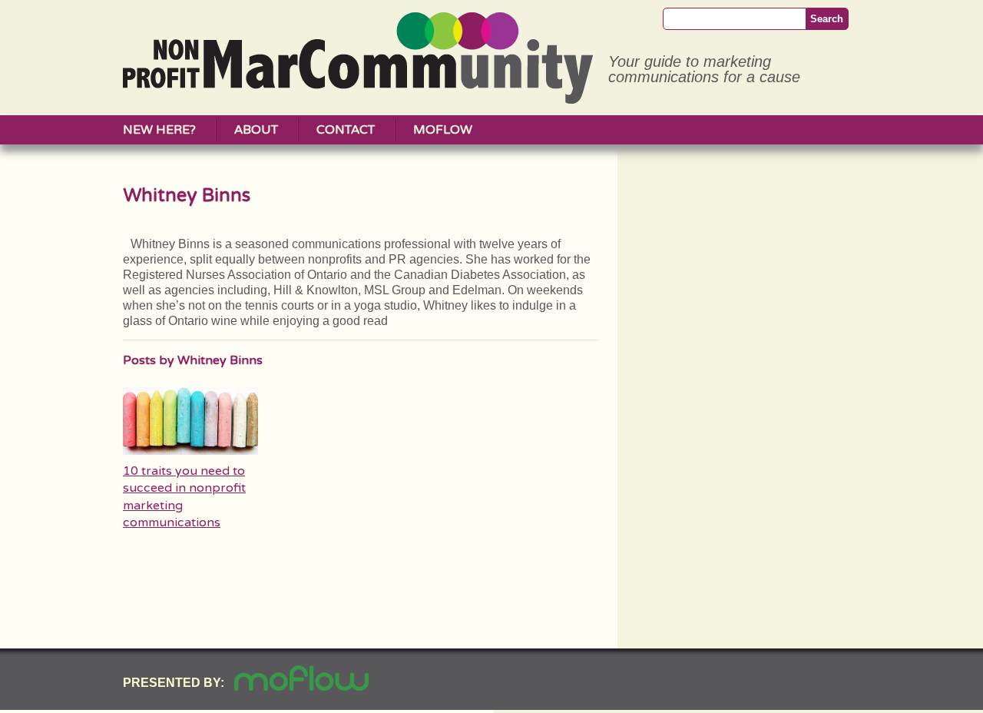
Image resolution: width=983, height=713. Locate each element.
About (256, 130)
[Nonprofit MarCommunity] (358, 98)
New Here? (159, 130)
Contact (345, 130)
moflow (442, 130)
